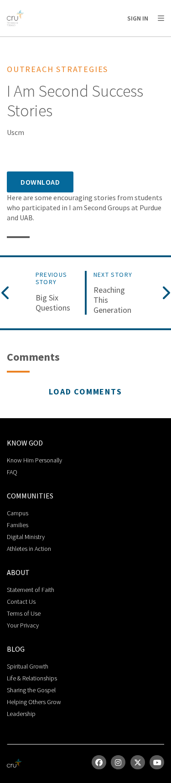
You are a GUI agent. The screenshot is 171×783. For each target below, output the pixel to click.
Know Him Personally (34, 460)
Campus (17, 513)
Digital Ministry (26, 537)
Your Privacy (23, 625)
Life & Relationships (32, 678)
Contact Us (21, 601)
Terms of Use (24, 613)
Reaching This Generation (112, 300)
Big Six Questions (53, 302)
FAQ (12, 472)
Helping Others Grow (34, 702)
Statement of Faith (30, 590)
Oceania (79, 41)
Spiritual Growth (27, 666)
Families (17, 525)
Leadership (21, 714)
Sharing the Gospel (31, 690)
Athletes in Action (29, 548)
